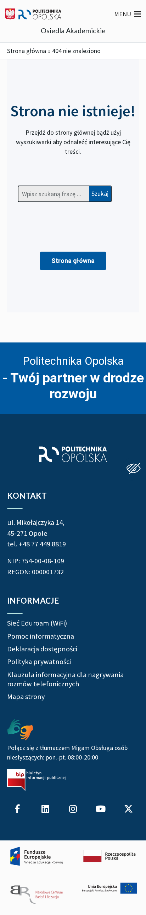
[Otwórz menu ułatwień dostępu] (133, 469)
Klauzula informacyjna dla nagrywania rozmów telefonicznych (65, 679)
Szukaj (99, 193)
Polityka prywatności (39, 661)
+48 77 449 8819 (42, 544)
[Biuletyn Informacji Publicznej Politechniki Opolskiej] (36, 780)
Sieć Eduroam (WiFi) (37, 623)
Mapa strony (26, 696)
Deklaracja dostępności (42, 648)
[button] (122, 14)
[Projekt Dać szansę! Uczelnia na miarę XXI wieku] (73, 875)
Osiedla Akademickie (73, 30)
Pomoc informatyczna (40, 636)
